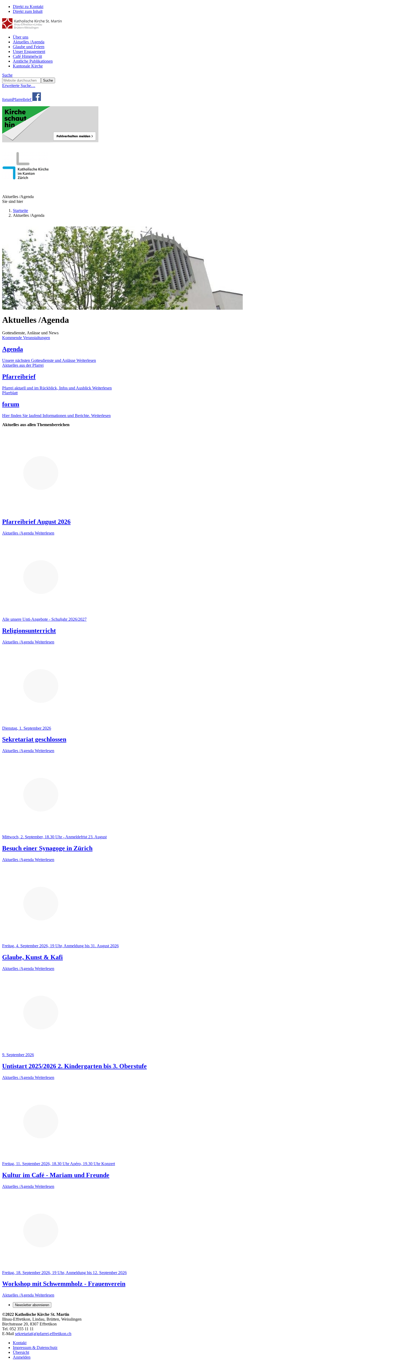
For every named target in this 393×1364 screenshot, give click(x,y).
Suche (7, 75)
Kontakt (19, 1342)
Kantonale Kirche (28, 66)
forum (7, 99)
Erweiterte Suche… (18, 85)
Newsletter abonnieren (32, 1305)
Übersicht (21, 1352)
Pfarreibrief (21, 99)
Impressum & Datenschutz (35, 1347)
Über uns (20, 37)
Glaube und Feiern (28, 46)
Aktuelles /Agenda (28, 42)
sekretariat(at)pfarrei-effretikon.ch (43, 1333)
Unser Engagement (29, 51)
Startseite (20, 210)
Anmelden (21, 1357)
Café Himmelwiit (27, 56)
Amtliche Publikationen (33, 61)
